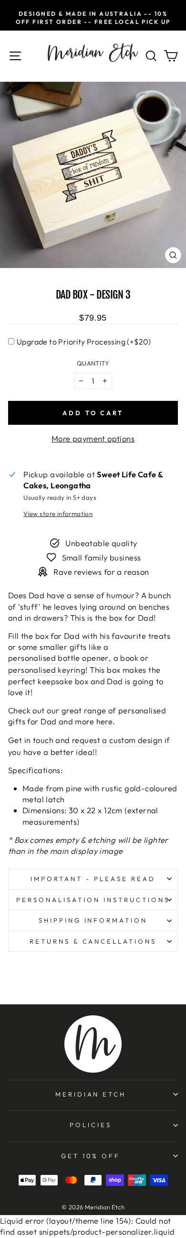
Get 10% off (91, 1156)
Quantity (93, 363)
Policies (91, 1125)
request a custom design (117, 740)
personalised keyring (46, 670)
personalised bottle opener (58, 658)
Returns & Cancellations (93, 941)
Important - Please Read (93, 879)
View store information (58, 513)
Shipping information (93, 920)
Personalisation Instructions (92, 900)
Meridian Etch (90, 1094)
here (104, 721)
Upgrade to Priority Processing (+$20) (84, 341)
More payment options (93, 438)
